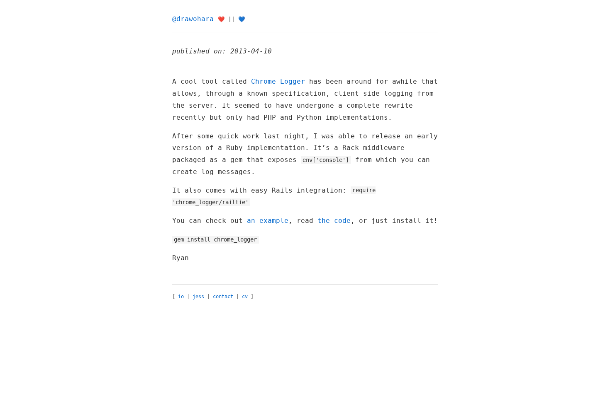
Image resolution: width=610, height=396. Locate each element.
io (181, 296)
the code (334, 221)
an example (267, 221)
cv (245, 296)
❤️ (221, 19)
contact (223, 296)
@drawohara (193, 19)
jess (198, 296)
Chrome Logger (278, 81)
